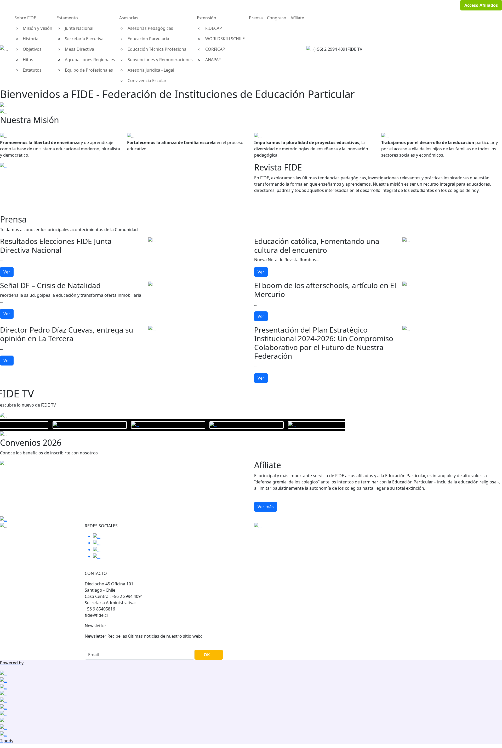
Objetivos (32, 49)
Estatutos (32, 70)
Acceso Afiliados (481, 5)
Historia (30, 39)
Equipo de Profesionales (89, 70)
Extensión (206, 18)
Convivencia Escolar (147, 80)
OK (207, 655)
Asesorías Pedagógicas (150, 28)
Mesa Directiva (79, 49)
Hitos (28, 59)
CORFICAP (215, 49)
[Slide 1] (251, 108)
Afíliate (297, 18)
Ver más (266, 507)
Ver (6, 272)
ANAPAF (213, 59)
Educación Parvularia (148, 39)
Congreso (276, 18)
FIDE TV (354, 49)
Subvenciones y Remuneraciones (160, 59)
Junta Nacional (79, 28)
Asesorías (128, 18)
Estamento (67, 18)
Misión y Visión (37, 28)
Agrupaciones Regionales (90, 59)
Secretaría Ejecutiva (84, 39)
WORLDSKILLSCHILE (225, 39)
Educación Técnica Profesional (157, 49)
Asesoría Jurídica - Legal (151, 70)
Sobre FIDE (25, 18)
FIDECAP (213, 28)
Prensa (256, 18)
